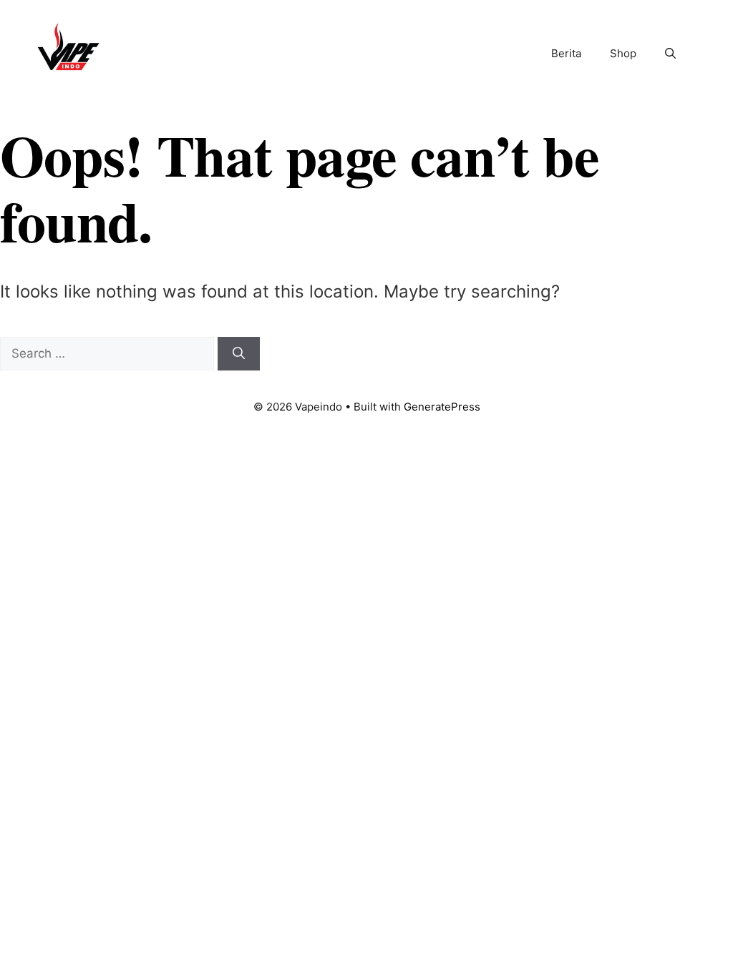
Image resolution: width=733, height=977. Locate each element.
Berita (566, 53)
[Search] (239, 354)
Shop (623, 53)
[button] (670, 53)
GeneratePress (442, 406)
